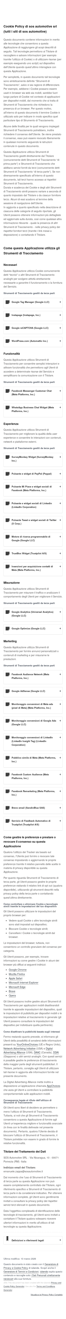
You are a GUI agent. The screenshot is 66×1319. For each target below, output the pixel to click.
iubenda (44, 1271)
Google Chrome (18, 969)
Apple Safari (15, 978)
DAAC (37, 1052)
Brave (12, 991)
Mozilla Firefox (17, 974)
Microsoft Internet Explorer (23, 982)
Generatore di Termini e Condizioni (21, 1271)
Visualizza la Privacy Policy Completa (46, 1295)
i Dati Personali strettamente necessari (32, 1277)
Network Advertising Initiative (20, 1048)
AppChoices (53, 1086)
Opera (12, 995)
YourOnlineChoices (27, 1044)
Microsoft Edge (17, 987)
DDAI (56, 1052)
